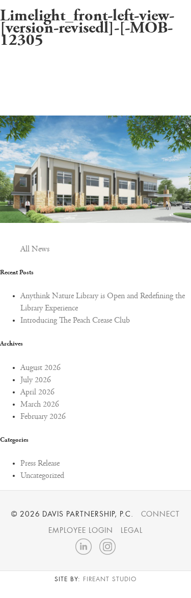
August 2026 (40, 368)
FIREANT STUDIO (110, 579)
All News (34, 249)
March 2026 (39, 405)
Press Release (40, 464)
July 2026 (35, 380)
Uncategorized (42, 476)
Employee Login (80, 530)
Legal (132, 530)
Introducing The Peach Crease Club (75, 321)
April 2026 (37, 392)
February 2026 (43, 417)
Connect (160, 514)
